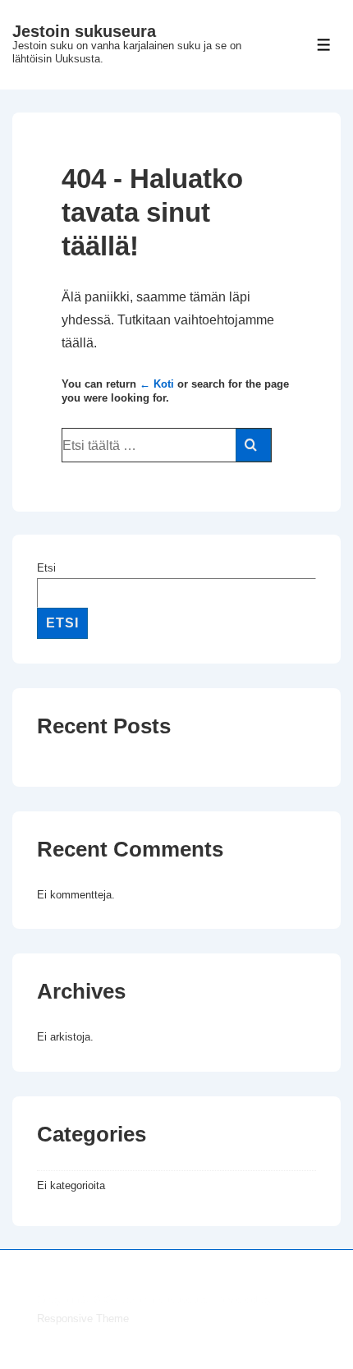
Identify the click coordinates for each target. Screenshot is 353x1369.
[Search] (253, 445)
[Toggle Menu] (324, 45)
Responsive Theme (83, 1318)
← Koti (157, 384)
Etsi (46, 568)
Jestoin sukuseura (84, 31)
